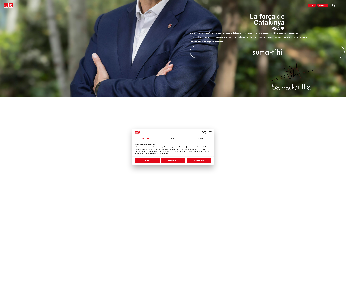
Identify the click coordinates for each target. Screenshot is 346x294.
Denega (147, 160)
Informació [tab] (200, 138)
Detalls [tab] (173, 138)
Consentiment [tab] (145, 138)
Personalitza (172, 160)
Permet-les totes (199, 160)
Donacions (323, 5)
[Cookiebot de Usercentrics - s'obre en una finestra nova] (204, 132)
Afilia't (312, 5)
